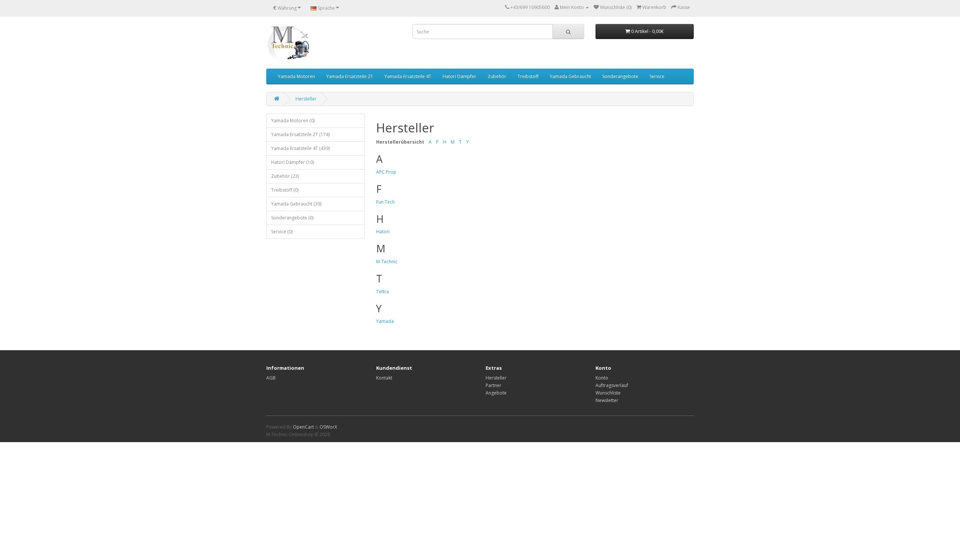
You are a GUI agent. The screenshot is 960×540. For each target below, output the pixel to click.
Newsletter (607, 400)
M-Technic (387, 261)
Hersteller (306, 99)
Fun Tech (385, 202)
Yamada (385, 321)
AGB (271, 378)
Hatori (383, 231)
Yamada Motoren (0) (293, 120)
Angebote (496, 393)
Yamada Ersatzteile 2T (349, 76)
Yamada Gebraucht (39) (296, 204)
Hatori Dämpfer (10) (292, 162)
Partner (493, 385)
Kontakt (384, 378)
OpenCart (303, 427)
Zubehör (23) (285, 176)
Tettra (382, 291)
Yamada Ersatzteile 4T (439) (300, 148)
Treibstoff (528, 76)
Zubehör (497, 76)
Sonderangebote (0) (292, 217)
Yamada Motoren (296, 76)
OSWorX (328, 427)
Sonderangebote (620, 76)
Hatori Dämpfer (459, 76)
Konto (602, 378)
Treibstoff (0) (284, 190)
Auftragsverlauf (612, 385)
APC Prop (386, 172)
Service (657, 76)
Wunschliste (608, 393)
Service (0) (281, 231)
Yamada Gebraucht (570, 76)
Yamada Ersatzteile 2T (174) (300, 134)
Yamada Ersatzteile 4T (407, 76)
